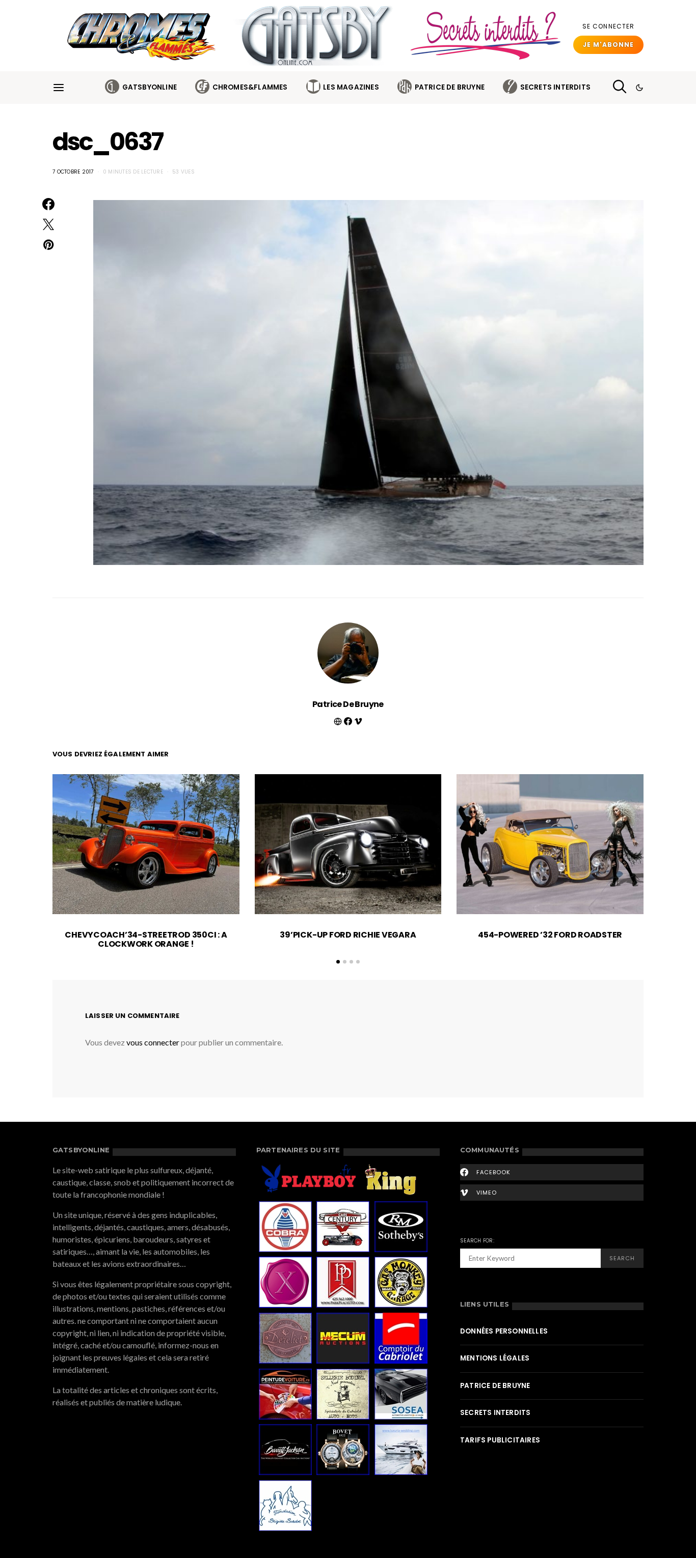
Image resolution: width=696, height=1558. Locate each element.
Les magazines (351, 87)
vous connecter (152, 1042)
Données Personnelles (504, 1331)
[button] (639, 87)
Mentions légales (494, 1358)
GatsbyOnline (149, 87)
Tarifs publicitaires (500, 1440)
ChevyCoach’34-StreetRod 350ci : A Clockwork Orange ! (146, 939)
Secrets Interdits (555, 87)
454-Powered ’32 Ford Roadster (550, 935)
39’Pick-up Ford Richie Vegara (348, 935)
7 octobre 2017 (73, 172)
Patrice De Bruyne (450, 87)
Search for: (477, 1240)
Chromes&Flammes (250, 87)
